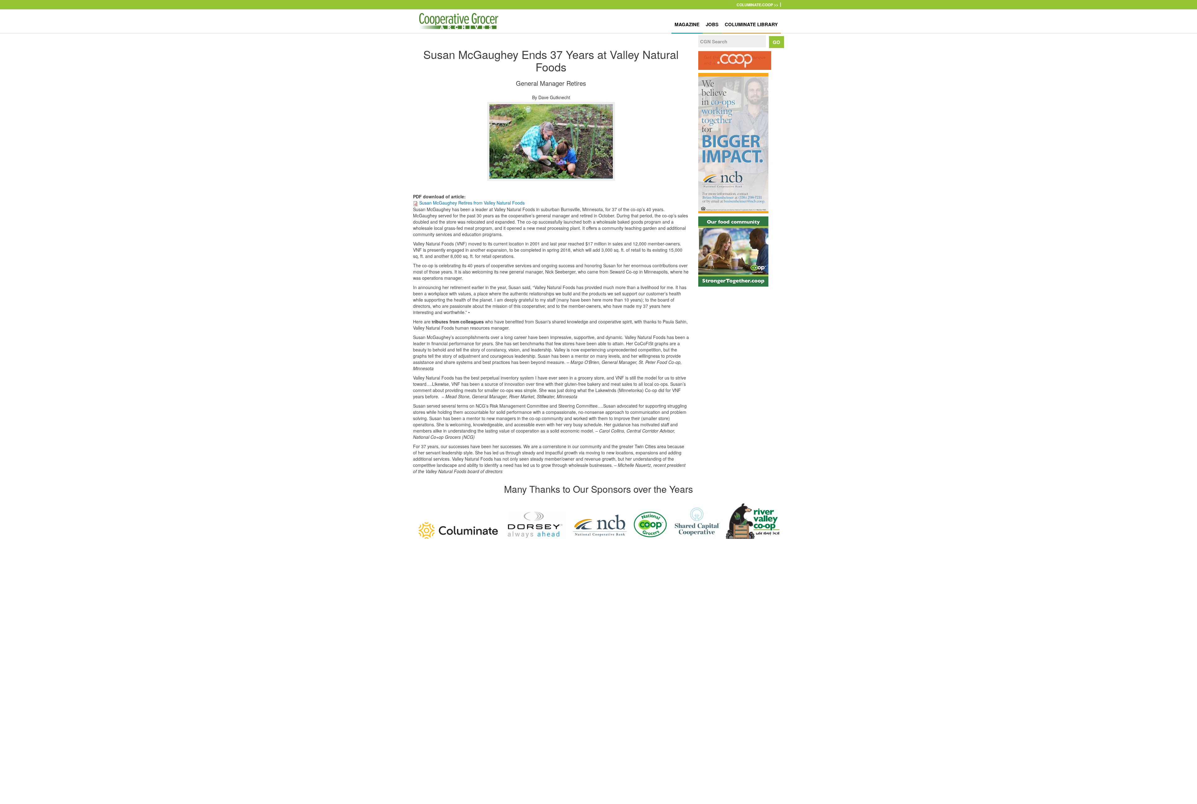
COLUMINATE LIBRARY (751, 24)
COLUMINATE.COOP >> (757, 4)
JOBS (712, 24)
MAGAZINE (687, 24)
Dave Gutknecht (554, 97)
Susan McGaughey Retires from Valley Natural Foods (472, 203)
